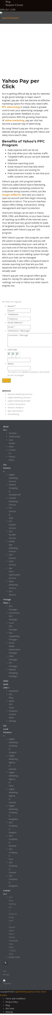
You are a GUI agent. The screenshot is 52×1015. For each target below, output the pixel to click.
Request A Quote (14, 5)
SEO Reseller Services (12, 534)
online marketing (14, 120)
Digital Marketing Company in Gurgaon (13, 746)
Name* (12, 306)
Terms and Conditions (15, 998)
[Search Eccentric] (9, 17)
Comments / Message (19, 330)
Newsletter (14, 691)
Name (11, 363)
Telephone (13, 314)
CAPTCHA (12, 349)
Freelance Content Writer (13, 714)
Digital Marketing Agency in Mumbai (13, 762)
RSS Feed (10, 1008)
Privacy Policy (12, 1002)
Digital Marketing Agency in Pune (13, 779)
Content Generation (16, 404)
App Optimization (15, 411)
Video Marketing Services (13, 584)
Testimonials (14, 436)
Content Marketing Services (13, 501)
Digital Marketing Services (19, 397)
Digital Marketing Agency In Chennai (13, 796)
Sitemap (12, 721)
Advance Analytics (16, 407)
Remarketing (13, 414)
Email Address (15, 322)
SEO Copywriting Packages (14, 636)
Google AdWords (11, 194)
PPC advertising (11, 107)
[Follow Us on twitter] (5, 964)
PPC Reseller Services (12, 524)
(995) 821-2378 (7, 9)
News (11, 446)
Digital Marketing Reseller (19, 400)
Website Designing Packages (13, 673)
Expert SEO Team (11, 704)
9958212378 (14, 957)
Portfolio (13, 433)
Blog (8, 1)
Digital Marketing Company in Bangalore (13, 812)
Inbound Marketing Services (20, 394)
